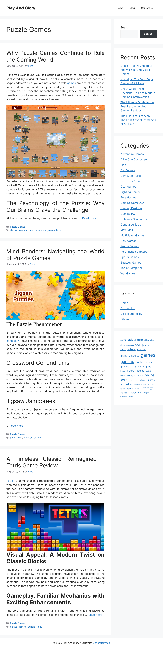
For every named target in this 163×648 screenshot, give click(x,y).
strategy (147, 388)
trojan (146, 393)
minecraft (131, 375)
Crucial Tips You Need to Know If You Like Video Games (136, 69)
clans (152, 340)
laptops (60, 230)
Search (124, 27)
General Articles (130, 224)
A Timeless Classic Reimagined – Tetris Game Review (55, 462)
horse (122, 371)
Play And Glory (20, 8)
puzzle (37, 437)
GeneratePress (101, 642)
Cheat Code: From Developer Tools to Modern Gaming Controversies (137, 92)
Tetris (10, 480)
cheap (13, 230)
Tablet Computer (131, 268)
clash (122, 345)
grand (141, 366)
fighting (135, 356)
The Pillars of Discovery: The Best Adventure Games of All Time (138, 120)
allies (146, 340)
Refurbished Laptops (133, 251)
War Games (127, 273)
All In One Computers (134, 159)
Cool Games (128, 186)
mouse (140, 376)
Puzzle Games (17, 226)
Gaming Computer (132, 202)
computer (23, 230)
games (71, 83)
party (13, 437)
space (122, 389)
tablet (133, 392)
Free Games (128, 197)
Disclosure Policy (131, 313)
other (123, 379)
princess (27, 437)
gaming (51, 230)
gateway (124, 366)
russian (137, 384)
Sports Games (129, 257)
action (123, 340)
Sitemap (125, 319)
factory (33, 230)
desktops (125, 356)
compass (130, 345)
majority (149, 371)
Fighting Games (130, 192)
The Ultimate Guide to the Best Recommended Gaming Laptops (137, 106)
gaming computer (144, 362)
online (149, 375)
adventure (135, 340)
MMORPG (126, 230)
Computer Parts (130, 175)
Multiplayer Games (132, 235)
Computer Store (130, 181)
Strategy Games (130, 262)
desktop (141, 349)
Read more (89, 218)
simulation (145, 384)
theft (140, 392)
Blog (132, 7)
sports (130, 388)
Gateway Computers (133, 219)
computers (128, 349)
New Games (128, 240)
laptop (130, 370)
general (134, 367)
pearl (19, 437)
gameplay (12, 340)
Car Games (127, 170)
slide (153, 384)
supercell (124, 393)
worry (131, 397)
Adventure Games (132, 154)
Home (120, 7)
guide (148, 366)
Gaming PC (127, 213)
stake (137, 389)
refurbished (126, 384)
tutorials (123, 397)
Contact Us (147, 7)
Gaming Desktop (131, 208)
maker (122, 376)
